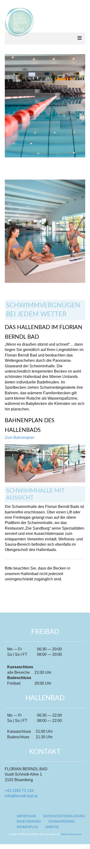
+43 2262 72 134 (19, 791)
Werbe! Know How (71, 834)
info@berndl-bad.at (21, 796)
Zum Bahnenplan (19, 437)
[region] (45, 111)
